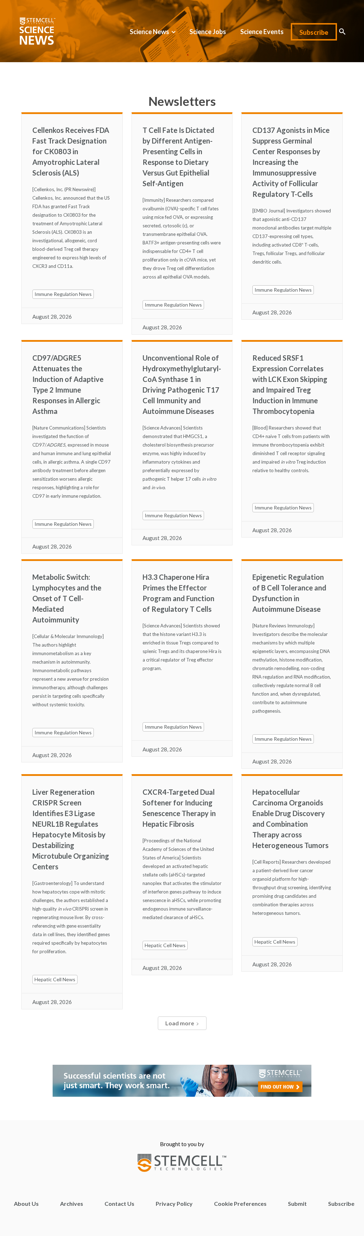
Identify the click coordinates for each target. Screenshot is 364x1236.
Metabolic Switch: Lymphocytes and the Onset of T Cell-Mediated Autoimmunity (66, 598)
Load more (179, 1023)
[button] (342, 31)
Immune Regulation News (63, 294)
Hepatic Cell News (54, 979)
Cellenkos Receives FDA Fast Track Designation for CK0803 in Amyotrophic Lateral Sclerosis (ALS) (70, 151)
